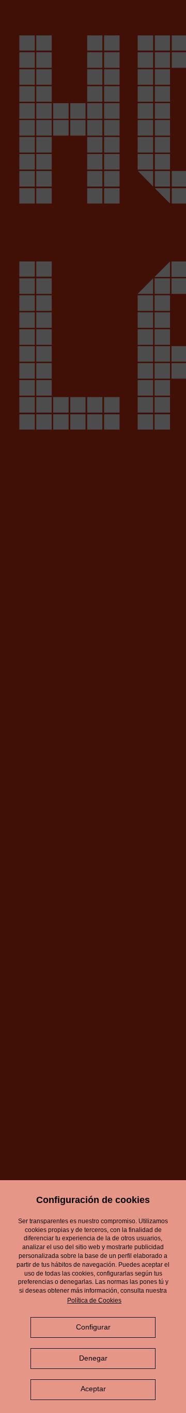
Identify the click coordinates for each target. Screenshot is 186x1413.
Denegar (93, 1358)
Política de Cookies (94, 1300)
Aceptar (93, 1388)
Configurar (93, 1327)
